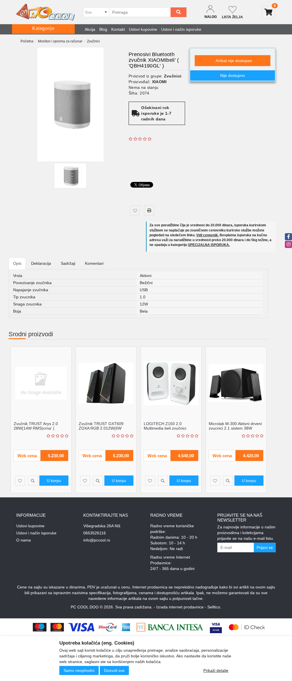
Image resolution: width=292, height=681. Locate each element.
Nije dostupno (232, 75)
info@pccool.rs (96, 540)
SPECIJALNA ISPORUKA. (209, 245)
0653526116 (94, 533)
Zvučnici (93, 41)
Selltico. (214, 607)
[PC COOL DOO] (45, 12)
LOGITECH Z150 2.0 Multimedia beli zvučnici (165, 425)
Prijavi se (265, 547)
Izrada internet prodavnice (180, 607)
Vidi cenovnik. (207, 235)
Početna (27, 41)
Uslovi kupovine (143, 29)
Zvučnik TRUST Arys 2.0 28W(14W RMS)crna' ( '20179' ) (36, 428)
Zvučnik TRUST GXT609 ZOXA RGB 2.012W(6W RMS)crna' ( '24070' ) (101, 428)
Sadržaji (68, 263)
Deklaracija (41, 263)
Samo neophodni (79, 670)
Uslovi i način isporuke (181, 29)
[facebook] (288, 236)
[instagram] (288, 244)
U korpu (54, 480)
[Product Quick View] (33, 481)
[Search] (178, 12)
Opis (17, 263)
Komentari (94, 263)
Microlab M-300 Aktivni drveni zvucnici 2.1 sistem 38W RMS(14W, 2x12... (235, 428)
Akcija (90, 29)
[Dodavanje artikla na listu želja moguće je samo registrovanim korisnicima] (135, 211)
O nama (23, 540)
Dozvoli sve (114, 670)
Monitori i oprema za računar (60, 41)
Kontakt (118, 29)
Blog (103, 29)
